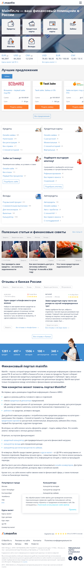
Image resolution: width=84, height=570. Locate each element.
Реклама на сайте (22, 540)
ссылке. (25, 562)
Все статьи (77, 232)
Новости (34, 544)
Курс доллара (7, 517)
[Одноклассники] (75, 558)
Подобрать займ (11, 181)
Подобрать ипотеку (53, 186)
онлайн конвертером (64, 465)
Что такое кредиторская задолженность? (68, 265)
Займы (29, 237)
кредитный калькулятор (14, 440)
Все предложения (42, 116)
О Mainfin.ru (7, 540)
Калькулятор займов (51, 493)
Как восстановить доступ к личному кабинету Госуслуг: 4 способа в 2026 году (41, 268)
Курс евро (5, 520)
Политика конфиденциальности (58, 540)
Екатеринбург (7, 493)
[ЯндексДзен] (80, 558)
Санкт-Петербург (8, 490)
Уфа (3, 500)
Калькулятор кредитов (51, 490)
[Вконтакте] (70, 558)
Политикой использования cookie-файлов (53, 505)
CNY (28, 55)
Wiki (26, 544)
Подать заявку (16, 107)
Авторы (18, 544)
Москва (4, 486)
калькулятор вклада (12, 444)
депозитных (26, 400)
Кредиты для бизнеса (51, 287)
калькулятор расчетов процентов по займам (23, 447)
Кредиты (5, 237)
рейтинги (8, 410)
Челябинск (6, 496)
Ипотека (37, 237)
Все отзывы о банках (42, 336)
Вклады (46, 237)
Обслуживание (66, 287)
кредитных (14, 400)
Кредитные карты (17, 237)
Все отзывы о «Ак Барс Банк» (56, 328)
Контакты (37, 540)
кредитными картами (11, 420)
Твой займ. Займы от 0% (45, 90)
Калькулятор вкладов (51, 486)
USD (16, 55)
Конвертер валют (8, 527)
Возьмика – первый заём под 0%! (14, 91)
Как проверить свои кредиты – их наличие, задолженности (12, 267)
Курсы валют (6, 514)
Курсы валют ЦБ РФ (9, 62)
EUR (4, 55)
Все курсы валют (48, 62)
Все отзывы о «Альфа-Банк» (26, 327)
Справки (51, 260)
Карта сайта (7, 544)
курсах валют (46, 452)
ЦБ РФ (4, 524)
